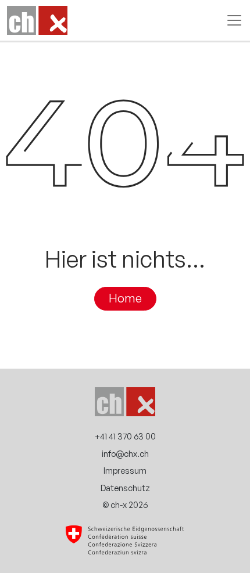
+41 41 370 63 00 (125, 436)
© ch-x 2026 (125, 504)
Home (125, 298)
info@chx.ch (125, 453)
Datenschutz (125, 487)
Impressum (125, 470)
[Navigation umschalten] (231, 20)
